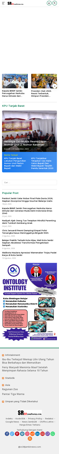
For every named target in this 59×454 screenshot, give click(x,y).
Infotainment (12, 355)
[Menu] (4, 3)
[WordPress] (22, 434)
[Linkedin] (37, 434)
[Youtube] (42, 434)
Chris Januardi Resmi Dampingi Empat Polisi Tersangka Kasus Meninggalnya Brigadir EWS (25, 231)
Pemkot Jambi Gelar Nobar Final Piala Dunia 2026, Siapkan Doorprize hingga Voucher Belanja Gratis (27, 199)
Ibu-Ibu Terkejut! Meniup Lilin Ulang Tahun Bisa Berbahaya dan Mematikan (28, 361)
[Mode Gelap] (49, 3)
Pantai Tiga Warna (13, 394)
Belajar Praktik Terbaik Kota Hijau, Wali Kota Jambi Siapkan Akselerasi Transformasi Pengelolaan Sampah (27, 242)
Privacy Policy (35, 418)
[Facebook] (7, 434)
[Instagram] (27, 434)
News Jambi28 (29, 422)
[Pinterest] (17, 434)
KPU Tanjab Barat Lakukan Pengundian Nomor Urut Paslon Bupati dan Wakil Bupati (15, 163)
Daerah (7, 149)
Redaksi (49, 418)
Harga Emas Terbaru (29, 425)
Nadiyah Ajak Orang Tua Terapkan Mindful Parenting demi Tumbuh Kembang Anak (29, 221)
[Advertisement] (29, 40)
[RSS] (30, 438)
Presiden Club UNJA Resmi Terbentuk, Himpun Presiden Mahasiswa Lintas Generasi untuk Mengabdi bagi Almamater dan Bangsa (43, 93)
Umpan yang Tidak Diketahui (21, 401)
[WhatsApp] (52, 434)
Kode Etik (20, 418)
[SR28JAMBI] (15, 3)
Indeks (9, 418)
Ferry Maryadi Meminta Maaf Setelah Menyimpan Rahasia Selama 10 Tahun (25, 369)
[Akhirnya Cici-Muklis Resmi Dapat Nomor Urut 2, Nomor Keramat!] (29, 131)
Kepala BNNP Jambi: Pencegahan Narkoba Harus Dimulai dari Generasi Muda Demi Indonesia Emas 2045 (13, 93)
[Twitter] (12, 434)
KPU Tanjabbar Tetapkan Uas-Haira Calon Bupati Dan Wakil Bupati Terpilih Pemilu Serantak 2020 (42, 163)
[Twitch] (47, 434)
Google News (12, 422)
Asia (7, 385)
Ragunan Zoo (10, 389)
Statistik (10, 378)
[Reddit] (32, 434)
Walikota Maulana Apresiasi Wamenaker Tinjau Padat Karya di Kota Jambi (29, 253)
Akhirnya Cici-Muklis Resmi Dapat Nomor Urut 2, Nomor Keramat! (25, 143)
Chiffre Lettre (46, 422)
